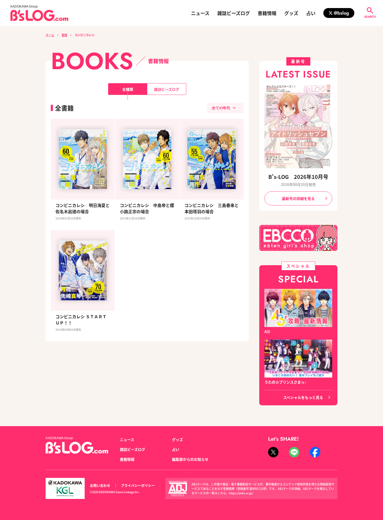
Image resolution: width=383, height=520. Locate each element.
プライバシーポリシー (138, 485)
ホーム (50, 35)
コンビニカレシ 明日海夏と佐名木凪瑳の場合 (82, 208)
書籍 (64, 35)
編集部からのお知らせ (190, 459)
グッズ (291, 13)
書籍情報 (267, 13)
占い (311, 13)
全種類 (127, 89)
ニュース (200, 13)
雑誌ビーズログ (233, 13)
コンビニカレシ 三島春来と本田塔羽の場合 (211, 208)
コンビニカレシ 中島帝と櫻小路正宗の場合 (147, 208)
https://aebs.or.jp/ (241, 493)
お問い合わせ (100, 485)
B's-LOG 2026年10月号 (298, 176)
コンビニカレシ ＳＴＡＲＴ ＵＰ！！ (82, 319)
